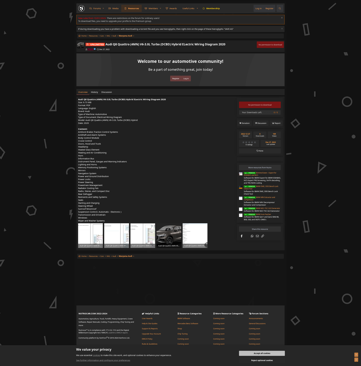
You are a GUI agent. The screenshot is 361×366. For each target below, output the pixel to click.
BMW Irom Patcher (259, 214)
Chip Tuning (183, 333)
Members (153, 8)
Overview (83, 92)
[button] (103, 8)
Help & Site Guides (149, 323)
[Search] (280, 8)
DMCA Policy (147, 339)
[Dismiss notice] (281, 18)
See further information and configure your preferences (103, 360)
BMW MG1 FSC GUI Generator (264, 208)
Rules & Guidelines (149, 344)
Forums (97, 8)
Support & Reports (150, 328)
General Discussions (257, 323)
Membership (213, 8)
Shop (180, 328)
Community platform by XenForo (104, 338)
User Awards (147, 318)
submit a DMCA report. (118, 332)
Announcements (256, 318)
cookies (96, 355)
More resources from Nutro (259, 167)
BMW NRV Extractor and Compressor (259, 198)
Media (115, 8)
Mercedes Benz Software (188, 323)
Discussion (106, 92)
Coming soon (183, 339)
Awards (173, 8)
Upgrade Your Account (151, 333)
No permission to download (270, 44)
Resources (133, 8)
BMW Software (184, 318)
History (94, 92)
